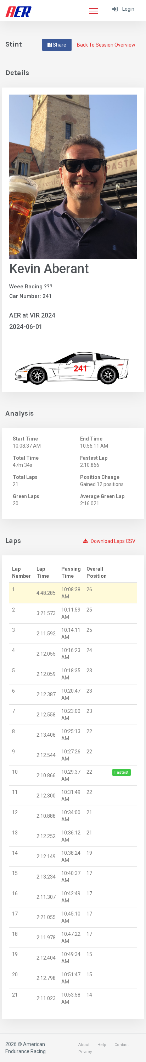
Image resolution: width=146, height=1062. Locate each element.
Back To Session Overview (106, 45)
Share (59, 45)
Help (101, 1044)
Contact (121, 1044)
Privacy (85, 1052)
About (83, 1044)
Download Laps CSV (112, 541)
